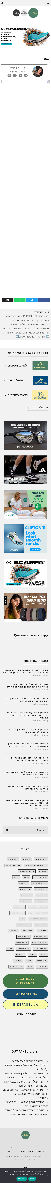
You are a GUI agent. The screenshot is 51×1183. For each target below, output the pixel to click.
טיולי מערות (26, 901)
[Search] (2, 3)
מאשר (32, 1179)
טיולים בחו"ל (41, 901)
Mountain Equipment (36, 865)
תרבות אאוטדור (16, 966)
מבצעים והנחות (23, 925)
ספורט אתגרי (21, 942)
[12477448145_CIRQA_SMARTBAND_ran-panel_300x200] (25, 607)
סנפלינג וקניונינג (39, 942)
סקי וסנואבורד (41, 948)
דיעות (16, 877)
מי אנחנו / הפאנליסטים (33, 1151)
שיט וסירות (42, 966)
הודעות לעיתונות (40, 883)
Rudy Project (13, 865)
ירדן (23, 919)
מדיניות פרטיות (22, 1159)
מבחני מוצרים (41, 925)
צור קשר (11, 1151)
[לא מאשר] (47, 1175)
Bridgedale (41, 859)
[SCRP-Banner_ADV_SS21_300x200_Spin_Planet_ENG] (25, 572)
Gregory (12, 859)
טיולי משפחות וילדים (38, 907)
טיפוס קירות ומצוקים (38, 913)
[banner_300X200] (25, 538)
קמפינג (32, 954)
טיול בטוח (23, 883)
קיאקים (44, 954)
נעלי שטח (13, 930)
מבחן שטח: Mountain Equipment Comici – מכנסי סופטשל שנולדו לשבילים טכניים (27, 803)
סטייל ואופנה (23, 936)
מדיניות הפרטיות (15, 1174)
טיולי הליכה (42, 895)
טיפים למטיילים (17, 913)
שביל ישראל (42, 960)
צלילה (10, 948)
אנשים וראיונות (40, 877)
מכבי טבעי (42, 930)
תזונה (30, 966)
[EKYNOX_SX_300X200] (25, 435)
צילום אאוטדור (23, 948)
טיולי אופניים (41, 889)
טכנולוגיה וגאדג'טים (38, 919)
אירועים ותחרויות (27, 871)
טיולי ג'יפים (25, 889)
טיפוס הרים (19, 907)
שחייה (29, 960)
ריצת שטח (20, 954)
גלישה (26, 877)
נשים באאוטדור (40, 936)
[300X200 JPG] (25, 469)
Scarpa (43, 871)
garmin (26, 859)
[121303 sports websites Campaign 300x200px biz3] (25, 504)
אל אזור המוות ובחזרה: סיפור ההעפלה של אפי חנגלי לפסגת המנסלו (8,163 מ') (26, 1065)
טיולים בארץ (26, 895)
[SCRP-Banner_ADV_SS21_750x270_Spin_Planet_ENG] (25, 36)
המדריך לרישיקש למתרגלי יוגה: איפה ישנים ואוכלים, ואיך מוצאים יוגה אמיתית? (27, 715)
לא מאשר (22, 1179)
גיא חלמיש (18, 67)
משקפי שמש (28, 930)
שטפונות (17, 960)
